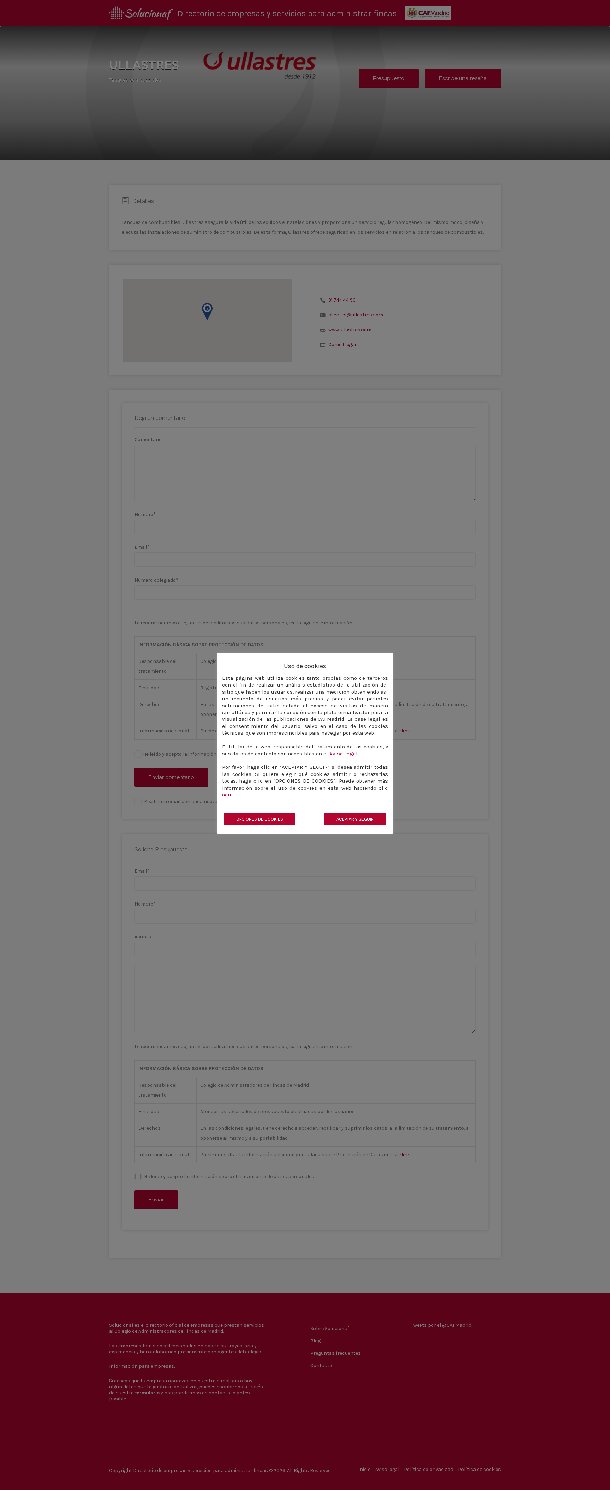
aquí (227, 794)
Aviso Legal (343, 753)
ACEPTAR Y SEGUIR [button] (355, 819)
